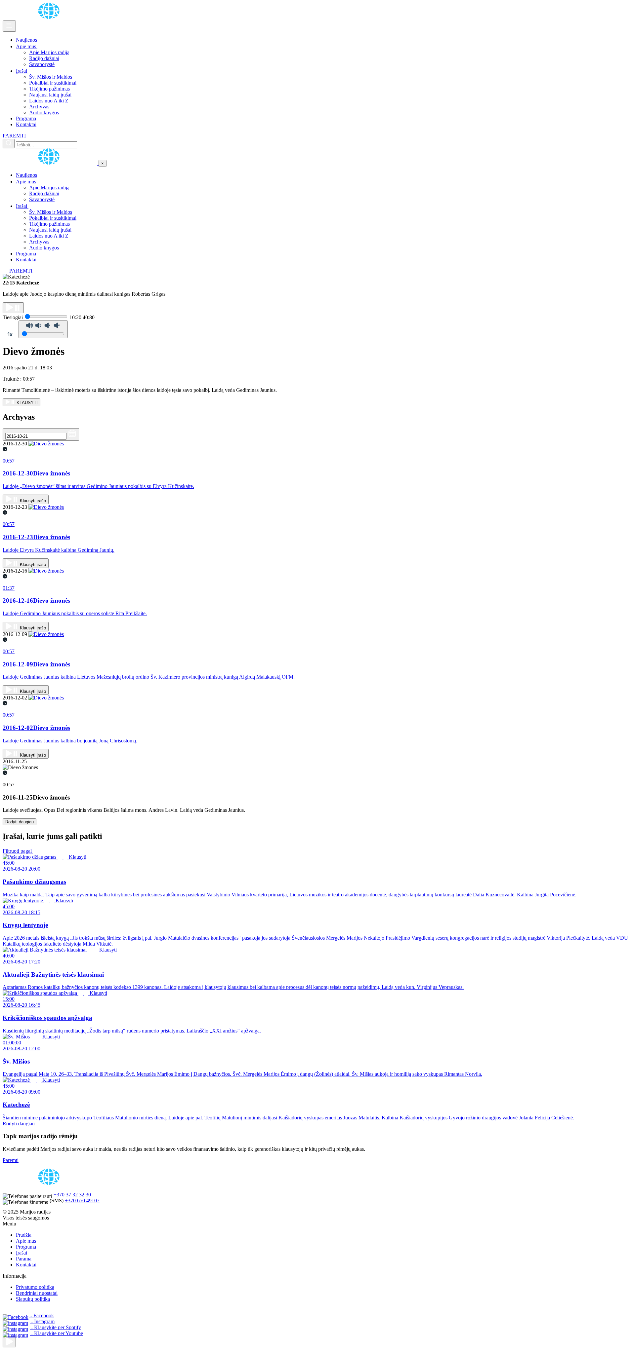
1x (10, 334)
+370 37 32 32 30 (72, 1194)
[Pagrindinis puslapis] (50, 17)
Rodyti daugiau (19, 821)
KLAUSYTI (26, 402)
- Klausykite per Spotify (55, 1327)
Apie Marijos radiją (49, 52)
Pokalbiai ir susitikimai (52, 83)
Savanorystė (42, 64)
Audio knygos (44, 112)
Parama (23, 1258)
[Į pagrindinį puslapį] (51, 163)
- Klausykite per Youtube (56, 1333)
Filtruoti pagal (18, 851)
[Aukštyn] (9, 1341)
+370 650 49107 (82, 1200)
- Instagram (42, 1321)
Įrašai (22, 71)
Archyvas (39, 106)
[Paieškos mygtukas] (9, 143)
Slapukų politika (33, 1299)
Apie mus (26, 46)
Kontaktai (26, 124)
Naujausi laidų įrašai (50, 94)
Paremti (11, 1160)
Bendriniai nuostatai (37, 1293)
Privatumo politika (35, 1287)
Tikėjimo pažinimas (49, 89)
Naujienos (26, 40)
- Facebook (41, 1315)
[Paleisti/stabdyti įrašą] (13, 307)
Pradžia (23, 1235)
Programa (26, 118)
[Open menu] (9, 26)
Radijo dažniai (44, 58)
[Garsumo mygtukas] (43, 329)
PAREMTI (14, 135)
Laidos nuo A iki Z (48, 100)
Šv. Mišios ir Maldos (50, 77)
